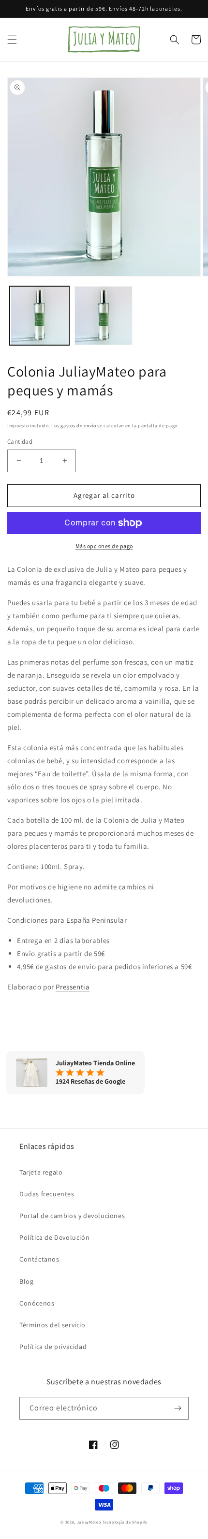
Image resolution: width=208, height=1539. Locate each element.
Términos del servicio (52, 1325)
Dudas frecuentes (46, 1194)
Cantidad (19, 441)
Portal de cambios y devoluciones (72, 1215)
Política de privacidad (53, 1346)
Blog (26, 1281)
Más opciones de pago (104, 546)
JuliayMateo (89, 1521)
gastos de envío (78, 425)
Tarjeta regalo (40, 1172)
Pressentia (72, 986)
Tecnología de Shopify (125, 1521)
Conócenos (36, 1303)
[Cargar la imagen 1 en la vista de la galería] (39, 316)
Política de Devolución (54, 1237)
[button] (12, 39)
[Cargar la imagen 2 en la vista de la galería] (104, 316)
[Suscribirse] (177, 1408)
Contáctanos (39, 1259)
